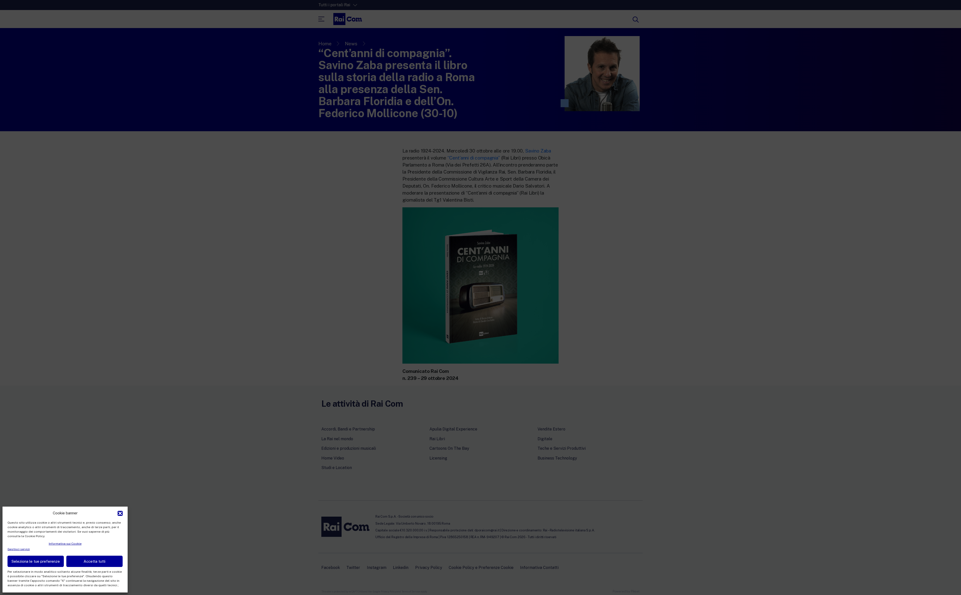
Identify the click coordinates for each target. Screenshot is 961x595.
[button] (120, 512)
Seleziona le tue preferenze (36, 561)
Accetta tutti (94, 561)
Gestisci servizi (19, 549)
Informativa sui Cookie (65, 543)
